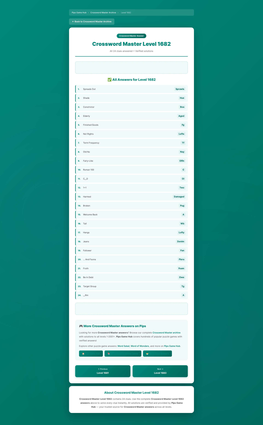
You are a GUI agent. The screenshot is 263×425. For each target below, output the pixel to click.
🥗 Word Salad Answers (157, 353)
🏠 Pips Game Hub (91, 353)
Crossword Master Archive (103, 12)
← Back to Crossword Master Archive (91, 21)
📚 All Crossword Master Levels (123, 353)
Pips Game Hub (79, 12)
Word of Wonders (140, 346)
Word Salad (123, 346)
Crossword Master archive (166, 332)
